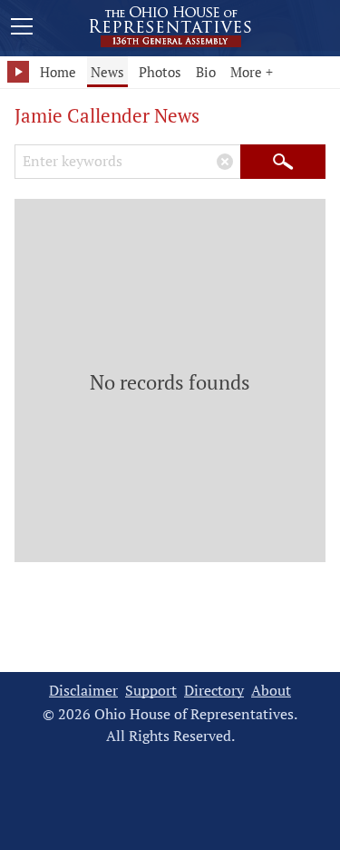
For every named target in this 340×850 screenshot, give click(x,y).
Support (151, 690)
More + (251, 72)
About (271, 690)
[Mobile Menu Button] (22, 29)
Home (58, 72)
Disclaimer (83, 690)
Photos (160, 72)
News (107, 72)
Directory (214, 690)
